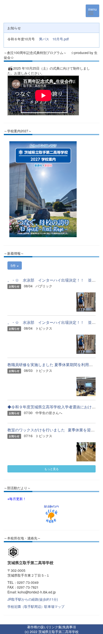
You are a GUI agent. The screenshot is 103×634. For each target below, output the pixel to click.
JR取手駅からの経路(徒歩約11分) (32, 599)
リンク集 (55, 626)
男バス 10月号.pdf (54, 38)
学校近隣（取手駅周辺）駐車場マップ (35, 606)
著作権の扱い (37, 626)
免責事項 (69, 626)
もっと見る (51, 469)
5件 (14, 265)
